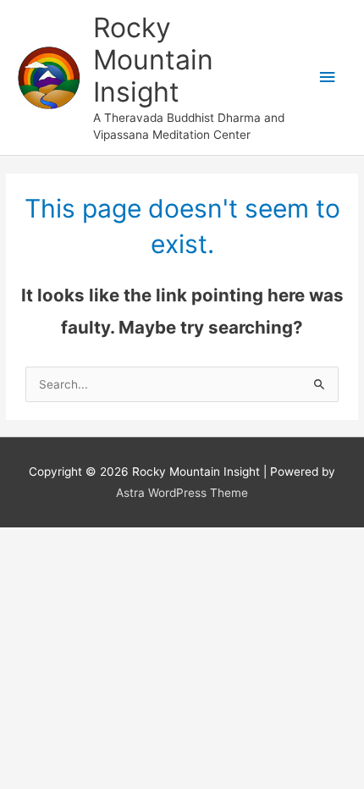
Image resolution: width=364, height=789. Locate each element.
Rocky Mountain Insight (153, 60)
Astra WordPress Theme (182, 492)
